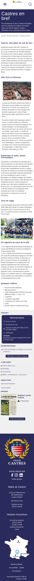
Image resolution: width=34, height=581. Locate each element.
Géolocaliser (9, 333)
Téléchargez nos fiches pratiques (17, 356)
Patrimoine (5, 368)
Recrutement (16, 571)
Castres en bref (25, 36)
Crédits (21, 567)
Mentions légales (16, 564)
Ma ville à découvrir (13, 36)
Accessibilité (13, 567)
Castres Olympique (9, 383)
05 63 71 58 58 (11, 321)
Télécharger (24, 401)
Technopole (6, 387)
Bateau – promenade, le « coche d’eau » (14, 374)
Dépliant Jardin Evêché (24, 396)
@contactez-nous (17, 501)
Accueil (3, 36)
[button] (16, 4)
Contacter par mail (11, 324)
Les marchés (6, 371)
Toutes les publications (17, 419)
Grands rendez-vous (8, 365)
